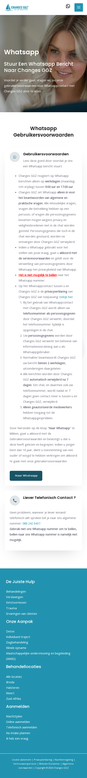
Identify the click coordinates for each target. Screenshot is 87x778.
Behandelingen (16, 591)
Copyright (40, 767)
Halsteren (12, 688)
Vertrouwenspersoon (24, 763)
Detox (10, 631)
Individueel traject (18, 637)
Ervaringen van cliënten (21, 614)
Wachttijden (14, 716)
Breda (10, 682)
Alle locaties (14, 677)
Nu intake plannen (18, 733)
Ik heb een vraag (17, 738)
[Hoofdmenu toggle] (78, 7)
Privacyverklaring (43, 759)
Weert (10, 693)
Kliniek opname (16, 648)
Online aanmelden (18, 722)
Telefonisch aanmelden (21, 727)
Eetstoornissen (16, 602)
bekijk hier (66, 297)
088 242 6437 (31, 523)
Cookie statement (21, 759)
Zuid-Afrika (13, 698)
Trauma (11, 608)
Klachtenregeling (64, 759)
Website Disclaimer (49, 763)
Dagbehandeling (17, 642)
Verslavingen (14, 597)
